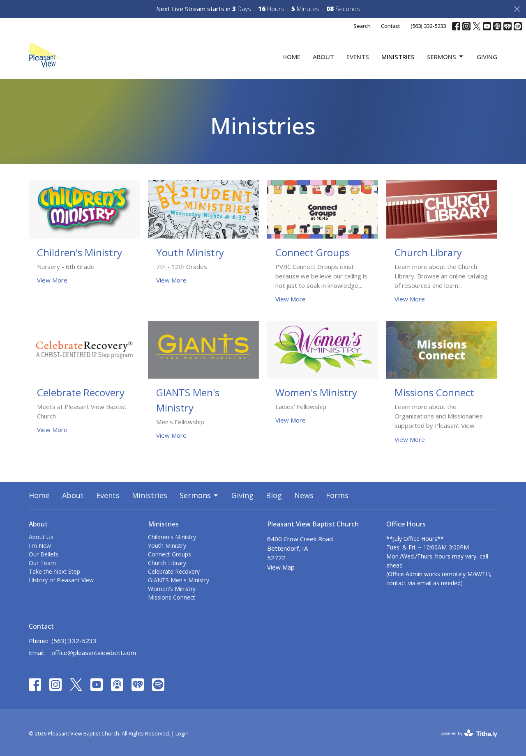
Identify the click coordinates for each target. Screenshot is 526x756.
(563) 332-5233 (428, 26)
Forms (337, 495)
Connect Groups (169, 554)
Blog (274, 495)
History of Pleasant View (61, 580)
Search (362, 26)
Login (182, 733)
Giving (487, 57)
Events (357, 57)
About (323, 57)
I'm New (40, 545)
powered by (465, 740)
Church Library (167, 563)
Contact (390, 26)
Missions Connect (171, 597)
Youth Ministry (167, 545)
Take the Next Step (54, 571)
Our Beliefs (43, 554)
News (304, 495)
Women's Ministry (172, 589)
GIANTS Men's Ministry (178, 580)
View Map (281, 567)
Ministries (398, 57)
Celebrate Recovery (174, 571)
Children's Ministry (172, 537)
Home (291, 57)
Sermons (441, 57)
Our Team (42, 563)
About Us (41, 537)
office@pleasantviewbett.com (93, 652)
